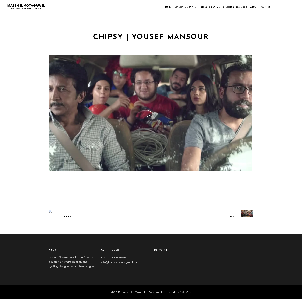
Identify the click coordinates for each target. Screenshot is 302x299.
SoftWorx (186, 292)
